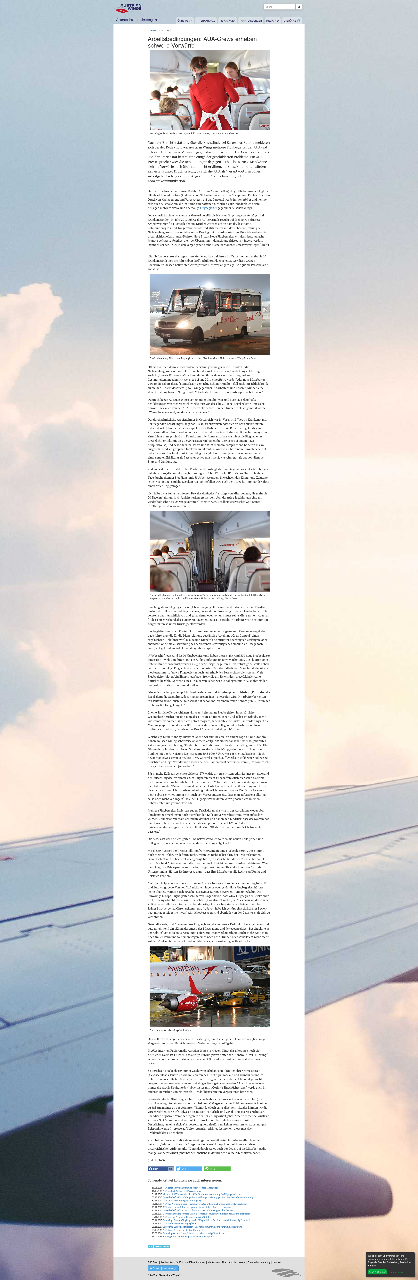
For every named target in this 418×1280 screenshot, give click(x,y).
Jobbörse (290, 20)
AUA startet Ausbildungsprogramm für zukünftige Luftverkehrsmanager (199, 1207)
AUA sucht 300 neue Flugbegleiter (180, 1223)
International (206, 20)
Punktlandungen (251, 20)
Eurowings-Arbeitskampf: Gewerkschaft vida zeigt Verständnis (194, 1233)
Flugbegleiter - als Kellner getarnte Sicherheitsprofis (188, 1236)
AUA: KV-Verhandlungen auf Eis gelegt (182, 1200)
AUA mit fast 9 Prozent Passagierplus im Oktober (187, 1216)
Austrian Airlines (162, 1246)
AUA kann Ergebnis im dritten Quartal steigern (186, 1229)
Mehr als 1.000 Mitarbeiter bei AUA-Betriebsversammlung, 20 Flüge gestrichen (202, 1194)
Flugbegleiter (208, 208)
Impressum (240, 1262)
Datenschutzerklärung (259, 1262)
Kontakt (277, 1262)
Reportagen (227, 20)
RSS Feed (153, 1262)
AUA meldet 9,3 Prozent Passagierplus (182, 1190)
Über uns (227, 1262)
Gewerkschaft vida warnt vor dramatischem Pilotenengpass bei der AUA (198, 1210)
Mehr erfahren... (397, 1272)
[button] (161, 1168)
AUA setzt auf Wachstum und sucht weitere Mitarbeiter (190, 1187)
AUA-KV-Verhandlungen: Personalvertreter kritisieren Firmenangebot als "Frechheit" (205, 1203)
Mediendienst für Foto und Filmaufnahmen (183, 1262)
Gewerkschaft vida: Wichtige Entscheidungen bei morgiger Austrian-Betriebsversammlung (208, 1197)
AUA (151, 1246)
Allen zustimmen (377, 1271)
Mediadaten (214, 1262)
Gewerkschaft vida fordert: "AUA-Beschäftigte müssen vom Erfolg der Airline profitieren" (207, 1213)
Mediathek (272, 20)
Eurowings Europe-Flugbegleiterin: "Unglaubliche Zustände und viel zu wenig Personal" (206, 1220)
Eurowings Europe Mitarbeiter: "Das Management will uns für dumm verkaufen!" (203, 1226)
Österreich (184, 20)
